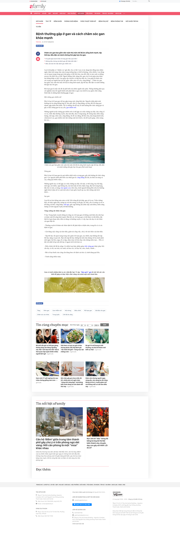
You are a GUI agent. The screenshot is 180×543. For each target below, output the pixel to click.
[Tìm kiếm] (149, 1)
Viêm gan (46, 310)
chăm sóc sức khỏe (43, 314)
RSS (124, 484)
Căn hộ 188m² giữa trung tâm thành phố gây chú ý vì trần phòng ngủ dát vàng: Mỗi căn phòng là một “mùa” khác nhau (57, 444)
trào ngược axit (66, 188)
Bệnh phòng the (117, 21)
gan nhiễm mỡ (71, 107)
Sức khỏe (81, 13)
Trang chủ (39, 484)
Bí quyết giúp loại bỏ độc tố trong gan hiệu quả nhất (61, 58)
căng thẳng (80, 177)
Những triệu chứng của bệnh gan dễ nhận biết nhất (61, 61)
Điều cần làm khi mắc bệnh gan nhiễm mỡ (58, 63)
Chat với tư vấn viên (83, 504)
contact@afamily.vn (47, 504)
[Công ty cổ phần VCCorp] (118, 493)
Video (120, 484)
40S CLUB (118, 13)
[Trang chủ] (31, 13)
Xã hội (44, 13)
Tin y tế (48, 21)
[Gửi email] (38, 59)
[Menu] (124, 13)
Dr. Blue (43, 1)
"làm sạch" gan (86, 272)
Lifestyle (37, 13)
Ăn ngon (97, 13)
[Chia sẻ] (38, 54)
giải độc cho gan (100, 310)
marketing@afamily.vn (81, 500)
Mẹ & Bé (55, 13)
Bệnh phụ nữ (103, 21)
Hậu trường (72, 13)
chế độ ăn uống (68, 314)
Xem (104, 325)
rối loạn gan (88, 310)
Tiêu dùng (89, 13)
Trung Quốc (56, 314)
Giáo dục (63, 13)
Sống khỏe (58, 21)
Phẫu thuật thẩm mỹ (88, 21)
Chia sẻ (40, 46)
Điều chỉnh (77, 310)
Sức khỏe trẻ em (132, 21)
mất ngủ (66, 204)
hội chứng (68, 310)
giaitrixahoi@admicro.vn (82, 515)
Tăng (38, 310)
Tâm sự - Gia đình (107, 13)
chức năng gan (89, 246)
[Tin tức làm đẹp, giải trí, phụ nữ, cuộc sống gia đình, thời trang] (38, 7)
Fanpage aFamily (125, 1)
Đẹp (49, 13)
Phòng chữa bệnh (71, 21)
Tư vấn (38, 27)
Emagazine (34, 1)
